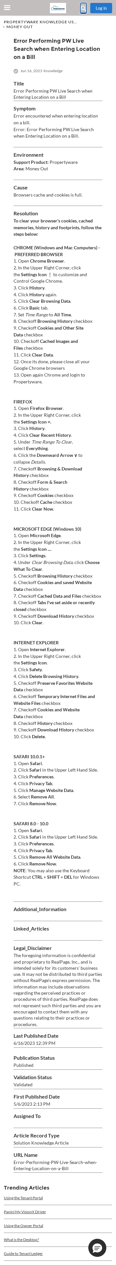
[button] (97, 1248)
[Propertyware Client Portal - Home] (58, 8)
